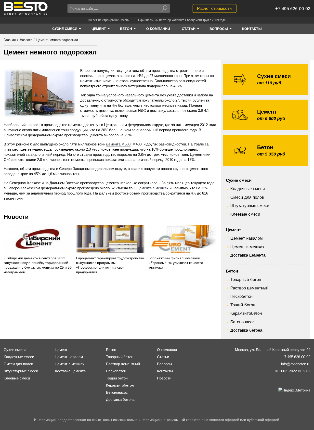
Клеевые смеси (245, 214)
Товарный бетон (245, 279)
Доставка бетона (246, 330)
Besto (26, 8)
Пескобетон (241, 296)
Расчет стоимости (214, 8)
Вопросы (164, 364)
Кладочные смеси (247, 188)
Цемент (233, 230)
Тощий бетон (242, 305)
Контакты (165, 371)
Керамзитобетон (246, 313)
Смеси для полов (247, 197)
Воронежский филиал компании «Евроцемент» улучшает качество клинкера (175, 262)
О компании (167, 350)
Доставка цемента (247, 255)
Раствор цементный (249, 288)
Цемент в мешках (247, 247)
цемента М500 (118, 144)
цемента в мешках (153, 188)
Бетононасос (242, 322)
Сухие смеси (238, 180)
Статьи (163, 357)
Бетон (232, 271)
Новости (16, 216)
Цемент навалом (246, 238)
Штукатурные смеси (249, 205)
